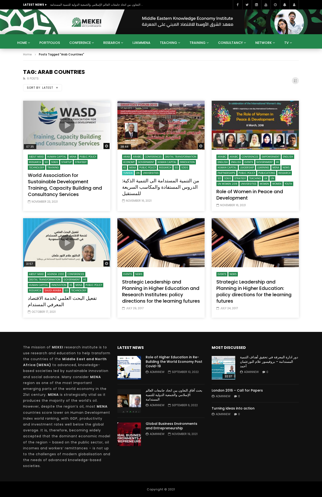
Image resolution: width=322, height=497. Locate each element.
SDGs (54, 162)
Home (22, 42)
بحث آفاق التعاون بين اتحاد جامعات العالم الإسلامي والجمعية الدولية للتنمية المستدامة (97, 5)
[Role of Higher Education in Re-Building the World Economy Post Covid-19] (129, 368)
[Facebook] (237, 4)
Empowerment (271, 157)
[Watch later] (275, 4)
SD (46, 162)
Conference (80, 42)
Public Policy (88, 157)
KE (124, 167)
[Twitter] (247, 4)
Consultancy (230, 42)
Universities (151, 173)
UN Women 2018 (227, 184)
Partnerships (226, 173)
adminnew (157, 372)
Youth (288, 184)
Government (146, 162)
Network (263, 42)
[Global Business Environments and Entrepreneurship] (129, 434)
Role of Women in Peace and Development (249, 194)
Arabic (137, 157)
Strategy (81, 162)
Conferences (153, 157)
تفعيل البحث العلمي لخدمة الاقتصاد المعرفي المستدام (62, 301)
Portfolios (49, 42)
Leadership (247, 167)
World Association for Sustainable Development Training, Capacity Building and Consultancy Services (65, 185)
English (288, 157)
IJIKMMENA (141, 42)
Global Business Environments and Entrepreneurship (171, 425)
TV (286, 42)
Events (248, 162)
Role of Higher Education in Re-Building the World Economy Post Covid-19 (174, 361)
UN (138, 173)
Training (198, 42)
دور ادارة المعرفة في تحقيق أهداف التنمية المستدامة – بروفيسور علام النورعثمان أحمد (269, 361)
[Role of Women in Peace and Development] (255, 125)
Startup (66, 162)
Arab (126, 157)
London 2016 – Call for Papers (237, 390)
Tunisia (128, 173)
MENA (73, 157)
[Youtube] (266, 4)
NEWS (286, 167)
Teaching (168, 42)
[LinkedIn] (256, 4)
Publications (266, 173)
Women (264, 184)
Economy (129, 162)
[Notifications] (284, 4)
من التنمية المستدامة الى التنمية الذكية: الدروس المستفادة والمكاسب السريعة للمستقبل (160, 187)
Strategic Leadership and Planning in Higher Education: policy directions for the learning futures (254, 291)
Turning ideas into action (233, 408)
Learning (263, 167)
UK (265, 178)
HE (277, 162)
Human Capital (56, 157)
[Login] (294, 4)
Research (111, 42)
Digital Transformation (180, 157)
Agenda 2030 (55, 274)
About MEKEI (36, 157)
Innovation (187, 162)
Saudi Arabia (53, 290)
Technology (36, 167)
